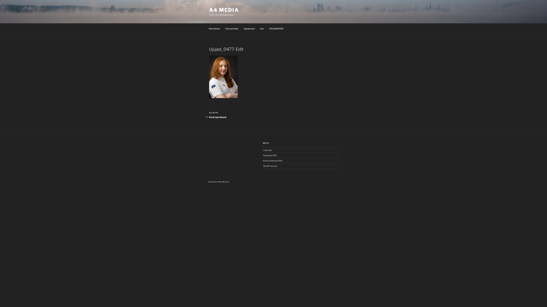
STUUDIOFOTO (276, 28)
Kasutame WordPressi (218, 182)
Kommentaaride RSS (272, 160)
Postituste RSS (270, 155)
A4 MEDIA (224, 10)
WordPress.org (270, 166)
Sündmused (249, 28)
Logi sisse (267, 150)
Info (262, 28)
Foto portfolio (231, 28)
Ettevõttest (214, 28)
